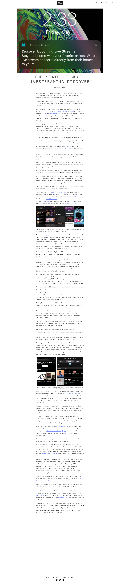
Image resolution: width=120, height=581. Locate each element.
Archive (103, 2)
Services (108, 2)
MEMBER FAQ (50, 577)
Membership (115, 2)
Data (90, 2)
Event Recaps (96, 2)
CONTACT (71, 577)
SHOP (65, 577)
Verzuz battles (40, 495)
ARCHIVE (58, 577)
